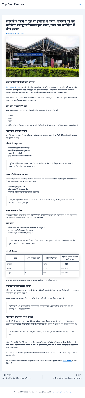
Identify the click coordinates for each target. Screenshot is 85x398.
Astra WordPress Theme (62, 392)
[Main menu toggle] (80, 4)
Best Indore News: (13, 87)
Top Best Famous (13, 4)
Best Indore (67, 361)
